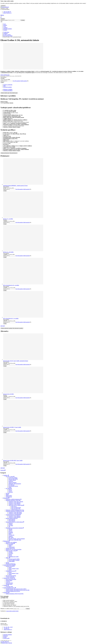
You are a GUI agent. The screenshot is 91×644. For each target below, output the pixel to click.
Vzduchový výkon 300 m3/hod (15, 512)
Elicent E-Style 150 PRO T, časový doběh (12, 427)
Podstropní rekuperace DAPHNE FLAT (14, 511)
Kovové (10, 490)
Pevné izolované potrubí (11, 579)
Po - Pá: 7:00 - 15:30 (8, 627)
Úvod (4, 24)
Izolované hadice (9, 582)
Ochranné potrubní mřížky (14, 559)
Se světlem (11, 553)
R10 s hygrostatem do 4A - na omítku (11, 285)
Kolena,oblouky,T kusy (13, 573)
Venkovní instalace (12, 482)
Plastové (10, 489)
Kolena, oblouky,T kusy (14, 568)
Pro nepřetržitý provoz (13, 486)
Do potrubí (8, 488)
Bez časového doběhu (13, 478)
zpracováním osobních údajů (12, 611)
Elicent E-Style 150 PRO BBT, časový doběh (12, 460)
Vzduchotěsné (12, 547)
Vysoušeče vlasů (9, 586)
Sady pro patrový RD (15, 508)
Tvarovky (8, 581)
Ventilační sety (9, 496)
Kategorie (3, 470)
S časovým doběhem (13, 477)
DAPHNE (11, 532)
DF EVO (10, 531)
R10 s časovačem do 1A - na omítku (10, 318)
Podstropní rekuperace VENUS (12, 500)
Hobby (10, 487)
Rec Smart (11, 525)
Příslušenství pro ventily (14, 556)
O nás (4, 26)
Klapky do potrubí (10, 543)
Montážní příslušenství (10, 563)
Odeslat (27, 608)
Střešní (7, 494)
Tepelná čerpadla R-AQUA (9, 587)
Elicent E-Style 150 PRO (8, 394)
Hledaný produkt (4, 20)
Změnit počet (3, 80)
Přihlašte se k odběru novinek (7, 608)
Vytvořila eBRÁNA (5, 641)
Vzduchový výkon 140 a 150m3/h (16, 501)
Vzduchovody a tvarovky (8, 578)
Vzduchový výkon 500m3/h (14, 504)
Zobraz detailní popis (5, 74)
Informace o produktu (7, 89)
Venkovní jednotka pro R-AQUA (13, 591)
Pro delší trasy (11, 484)
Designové (11, 481)
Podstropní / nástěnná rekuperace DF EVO (15, 510)
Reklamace (5, 635)
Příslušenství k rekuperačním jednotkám (14, 527)
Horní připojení (12, 520)
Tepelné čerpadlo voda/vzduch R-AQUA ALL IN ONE (17, 590)
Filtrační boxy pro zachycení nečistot (13, 549)
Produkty (5, 25)
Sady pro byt (14, 506)
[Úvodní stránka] (5, 7)
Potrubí (10, 567)
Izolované (11, 492)
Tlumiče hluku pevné (10, 548)
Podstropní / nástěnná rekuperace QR (14, 499)
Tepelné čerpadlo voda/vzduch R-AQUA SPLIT (16, 588)
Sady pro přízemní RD (16, 507)
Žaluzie (7, 562)
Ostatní (10, 569)
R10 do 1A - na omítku (8, 218)
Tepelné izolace (9, 584)
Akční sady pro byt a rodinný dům (16, 505)
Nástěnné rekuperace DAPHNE (13, 514)
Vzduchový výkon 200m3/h (14, 516)
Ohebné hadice (9, 580)
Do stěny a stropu (10, 476)
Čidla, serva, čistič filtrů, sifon (15, 539)
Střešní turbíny (9, 495)
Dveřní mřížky (12, 561)
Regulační (11, 544)
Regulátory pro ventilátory (11, 542)
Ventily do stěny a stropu (11, 550)
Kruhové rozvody (10, 566)
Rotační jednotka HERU (11, 518)
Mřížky (7, 557)
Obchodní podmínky (7, 28)
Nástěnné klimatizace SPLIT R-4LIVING (15, 593)
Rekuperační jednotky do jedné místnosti (14, 521)
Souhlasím (3, 5)
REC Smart (11, 537)
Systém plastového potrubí (9, 565)
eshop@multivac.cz (8, 629)
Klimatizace (5, 592)
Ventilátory (5, 475)
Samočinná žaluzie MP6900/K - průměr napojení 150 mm (15, 185)
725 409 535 (6, 628)
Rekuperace (5, 498)
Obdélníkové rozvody (10, 571)
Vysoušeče (5, 585)
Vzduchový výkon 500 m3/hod (15, 513)
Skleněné (10, 551)
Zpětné (10, 545)
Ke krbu (7, 493)
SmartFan (11, 523)
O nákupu (5, 27)
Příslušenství (6, 541)
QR (9, 526)
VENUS (10, 530)
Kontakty (5, 29)
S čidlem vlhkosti (12, 480)
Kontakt (5, 637)
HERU (10, 533)
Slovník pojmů (6, 638)
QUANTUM (11, 535)
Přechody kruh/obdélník (11, 575)
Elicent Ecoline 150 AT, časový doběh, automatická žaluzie (15, 360)
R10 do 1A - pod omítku (8, 252)
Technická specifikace (7, 90)
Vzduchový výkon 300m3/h (14, 502)
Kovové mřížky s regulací (14, 560)
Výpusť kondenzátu (10, 577)
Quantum (10, 524)
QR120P (10, 529)
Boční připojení (12, 519)
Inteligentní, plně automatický (15, 483)
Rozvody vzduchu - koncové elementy (17, 538)
